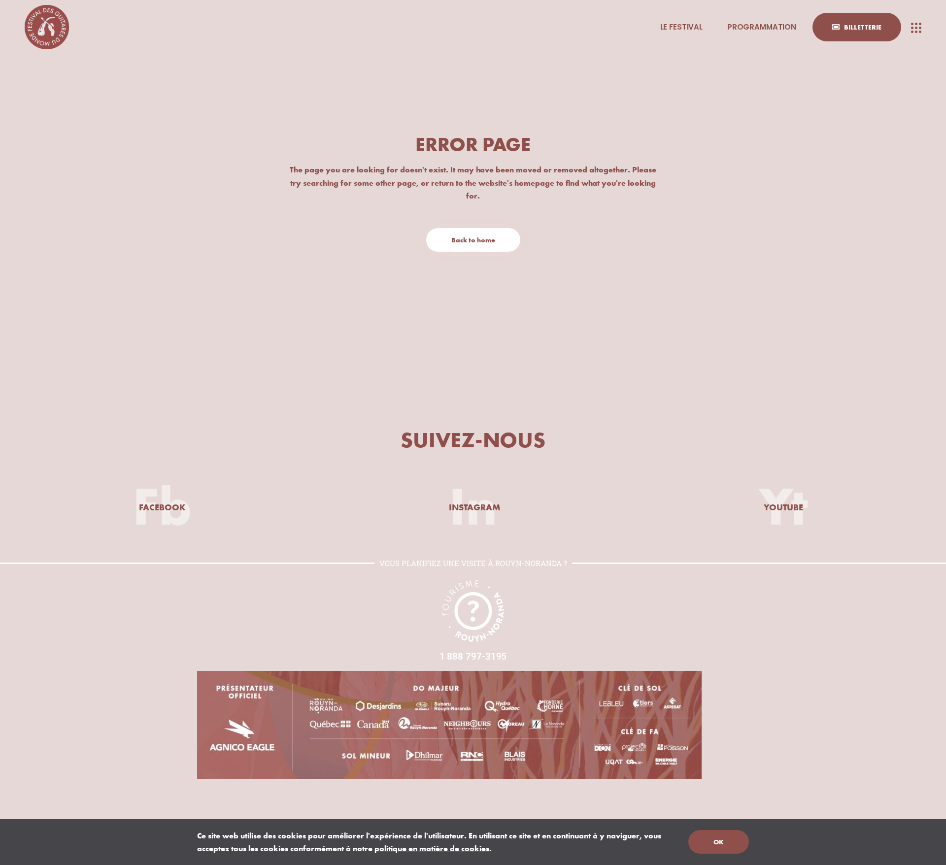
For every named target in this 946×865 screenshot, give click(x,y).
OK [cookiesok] (718, 841)
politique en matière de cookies (431, 848)
